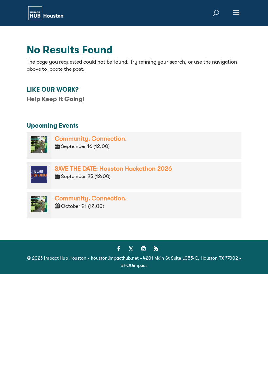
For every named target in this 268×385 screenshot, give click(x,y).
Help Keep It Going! (56, 99)
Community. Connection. (90, 138)
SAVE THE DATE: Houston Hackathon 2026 (113, 168)
